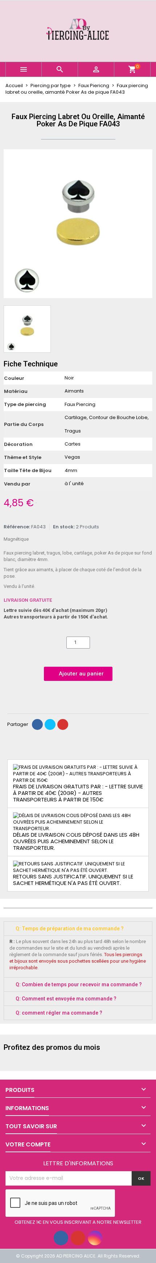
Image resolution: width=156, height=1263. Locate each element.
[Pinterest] (62, 724)
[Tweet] (50, 724)
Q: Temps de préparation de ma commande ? (70, 928)
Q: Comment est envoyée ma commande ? (66, 999)
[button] (10, 223)
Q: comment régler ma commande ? (59, 1013)
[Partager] (37, 724)
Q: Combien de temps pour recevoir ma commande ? (79, 984)
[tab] (78, 928)
